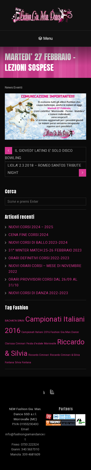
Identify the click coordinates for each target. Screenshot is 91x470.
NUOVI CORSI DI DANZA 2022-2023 (38, 293)
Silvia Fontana (23, 362)
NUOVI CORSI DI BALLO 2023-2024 (37, 242)
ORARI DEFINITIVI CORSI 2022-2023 (38, 258)
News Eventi (13, 87)
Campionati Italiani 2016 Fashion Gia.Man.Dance (50, 332)
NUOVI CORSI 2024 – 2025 (30, 227)
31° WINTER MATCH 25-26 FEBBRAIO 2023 (45, 250)
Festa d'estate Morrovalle (41, 343)
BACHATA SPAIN (14, 320)
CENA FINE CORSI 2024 (28, 235)
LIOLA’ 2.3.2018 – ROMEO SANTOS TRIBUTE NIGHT (44, 169)
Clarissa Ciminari (15, 343)
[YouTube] (50, 393)
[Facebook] (41, 393)
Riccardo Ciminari (38, 355)
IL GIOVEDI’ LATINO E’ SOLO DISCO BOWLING (39, 154)
